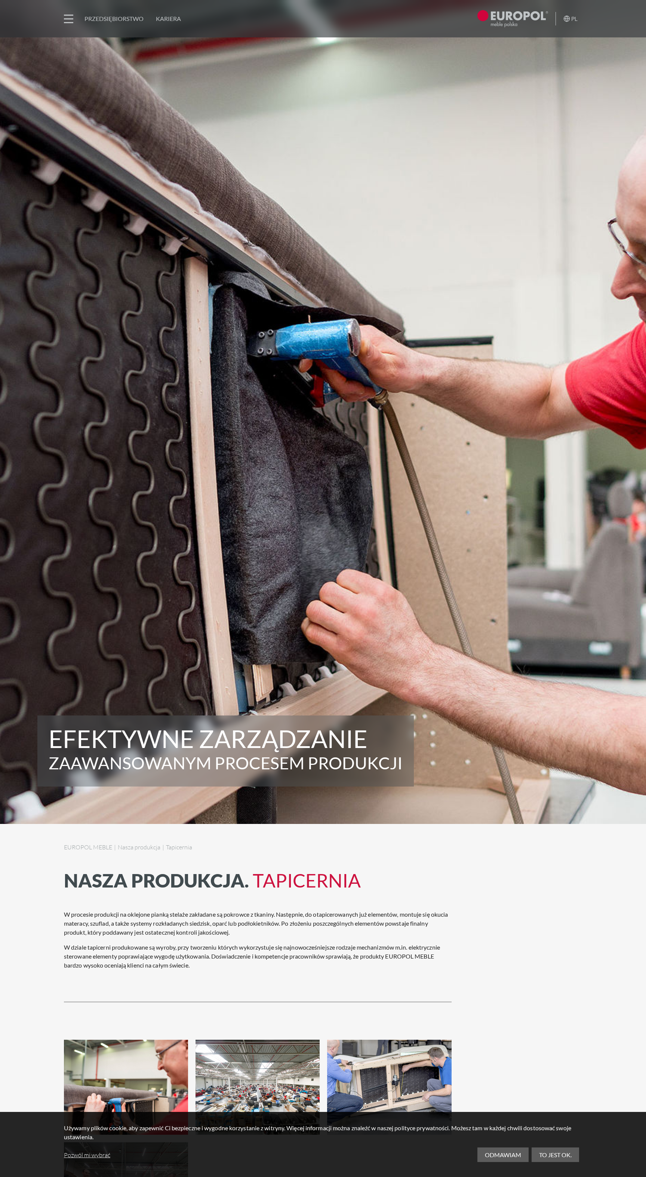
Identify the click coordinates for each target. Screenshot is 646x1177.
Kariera (168, 18)
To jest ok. (555, 1154)
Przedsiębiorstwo (114, 18)
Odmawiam (503, 1154)
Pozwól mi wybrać (87, 1155)
